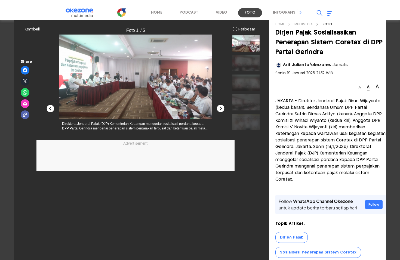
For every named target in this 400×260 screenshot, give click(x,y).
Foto (327, 24)
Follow (373, 204)
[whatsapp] (25, 93)
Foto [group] (250, 12)
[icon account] (278, 65)
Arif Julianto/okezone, (315, 65)
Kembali (32, 29)
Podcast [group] (189, 12)
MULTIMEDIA (303, 24)
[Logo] (121, 12)
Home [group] (156, 12)
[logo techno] (83, 12)
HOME (280, 24)
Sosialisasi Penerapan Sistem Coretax (318, 252)
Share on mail (25, 104)
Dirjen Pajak (291, 237)
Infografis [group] (284, 12)
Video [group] (221, 12)
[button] (300, 12)
